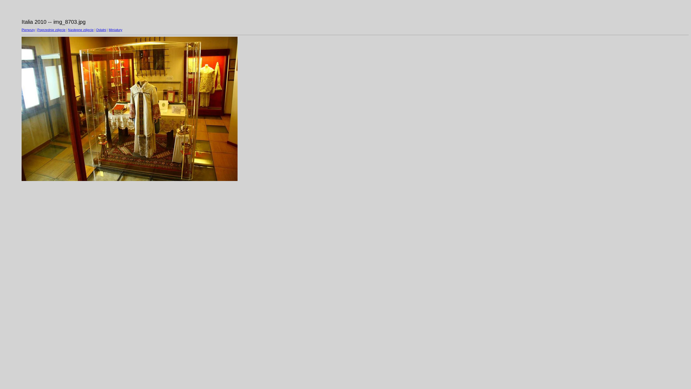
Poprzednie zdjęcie (51, 30)
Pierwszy (28, 30)
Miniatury (115, 30)
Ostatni (101, 30)
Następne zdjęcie (81, 30)
